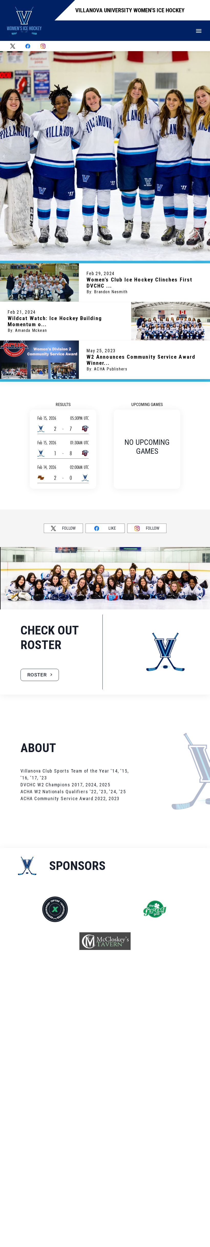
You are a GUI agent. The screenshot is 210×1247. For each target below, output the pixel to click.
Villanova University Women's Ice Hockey (130, 10)
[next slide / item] (206, 155)
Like (112, 528)
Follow (69, 528)
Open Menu (198, 31)
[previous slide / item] (3, 155)
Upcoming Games (147, 404)
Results (63, 404)
